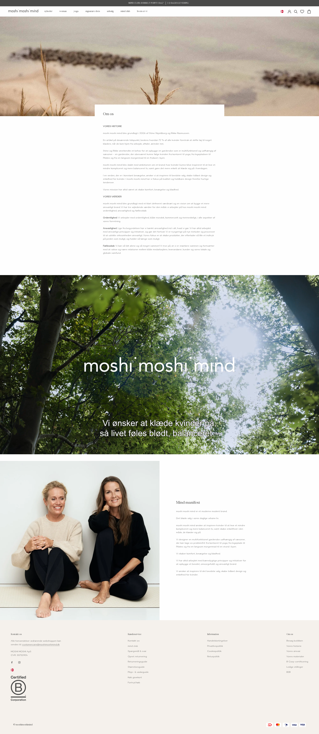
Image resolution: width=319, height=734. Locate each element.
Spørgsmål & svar (137, 651)
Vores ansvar (293, 651)
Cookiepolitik (214, 651)
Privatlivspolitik (215, 646)
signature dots (92, 11)
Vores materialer (295, 657)
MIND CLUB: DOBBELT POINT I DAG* (146, 3)
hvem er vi (142, 11)
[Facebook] (12, 662)
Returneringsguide (137, 662)
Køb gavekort (135, 677)
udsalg (110, 11)
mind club (125, 11)
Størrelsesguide (136, 667)
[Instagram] (19, 662)
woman (63, 11)
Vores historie (293, 646)
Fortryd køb (134, 683)
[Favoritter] (302, 11)
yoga (76, 11)
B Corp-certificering (297, 662)
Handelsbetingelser (217, 641)
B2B (288, 672)
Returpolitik (213, 657)
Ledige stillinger (294, 667)
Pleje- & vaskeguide (138, 672)
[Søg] (296, 11)
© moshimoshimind (23, 725)
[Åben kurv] (309, 11)
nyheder (49, 11)
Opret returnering (137, 657)
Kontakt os (134, 641)
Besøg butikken (294, 641)
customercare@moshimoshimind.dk (41, 645)
